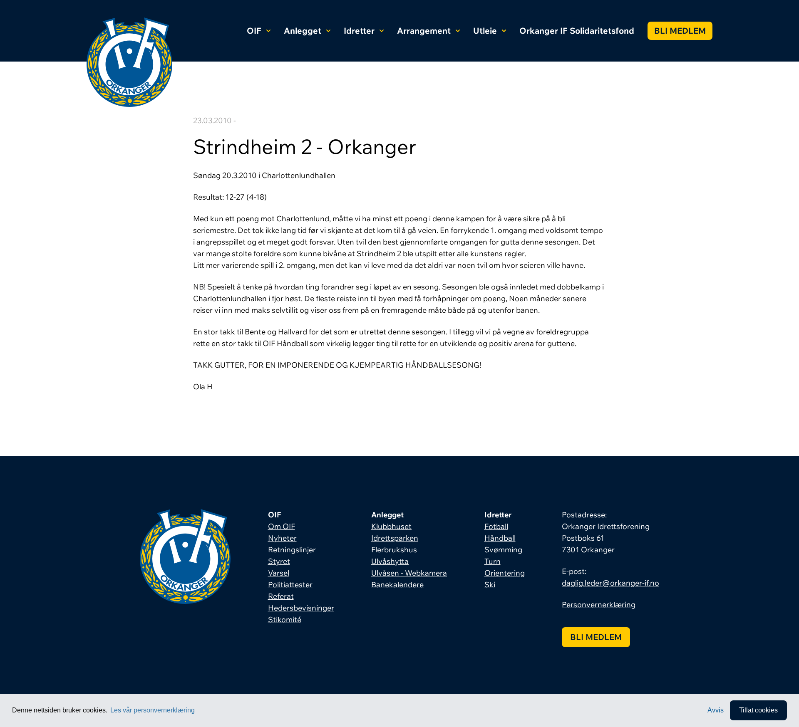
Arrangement (424, 30)
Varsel (278, 573)
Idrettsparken (394, 538)
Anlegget (302, 30)
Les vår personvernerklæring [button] (152, 710)
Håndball (500, 538)
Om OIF (281, 526)
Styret (279, 561)
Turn (492, 561)
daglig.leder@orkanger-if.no (610, 583)
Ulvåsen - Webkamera (409, 573)
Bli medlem (680, 30)
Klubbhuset (391, 526)
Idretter (359, 30)
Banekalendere (397, 584)
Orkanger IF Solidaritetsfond (576, 30)
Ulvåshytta (390, 561)
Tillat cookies (758, 710)
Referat (281, 596)
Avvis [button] (715, 710)
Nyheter (282, 538)
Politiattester (290, 584)
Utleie (485, 30)
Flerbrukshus (394, 549)
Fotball (496, 526)
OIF (254, 30)
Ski (489, 584)
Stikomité (284, 619)
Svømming (503, 549)
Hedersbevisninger (301, 608)
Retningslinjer (292, 549)
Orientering (504, 573)
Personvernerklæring (598, 604)
